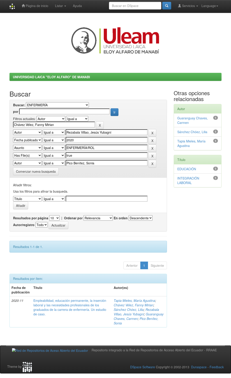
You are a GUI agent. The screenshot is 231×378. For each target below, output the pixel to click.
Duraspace (199, 367)
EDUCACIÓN (186, 169)
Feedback (217, 367)
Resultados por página (30, 218)
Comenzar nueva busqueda (36, 171)
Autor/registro (24, 224)
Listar (59, 5)
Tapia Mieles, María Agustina (134, 300)
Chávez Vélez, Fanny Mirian (133, 305)
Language (208, 5)
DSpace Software (142, 367)
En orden (121, 218)
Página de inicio (36, 5)
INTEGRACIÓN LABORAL (188, 180)
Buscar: (19, 105)
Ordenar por (73, 218)
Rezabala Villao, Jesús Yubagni (136, 311)
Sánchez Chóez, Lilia (129, 309)
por (15, 111)
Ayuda (77, 5)
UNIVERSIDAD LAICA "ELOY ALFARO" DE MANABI (51, 77)
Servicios (188, 5)
